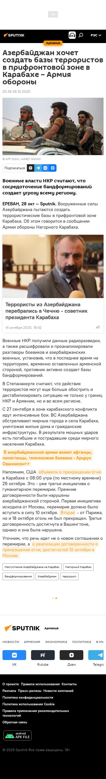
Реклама (9, 690)
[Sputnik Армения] (14, 37)
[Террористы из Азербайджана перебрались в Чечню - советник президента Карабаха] (53, 266)
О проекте (10, 684)
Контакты (69, 684)
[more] (98, 327)
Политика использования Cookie (28, 704)
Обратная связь (14, 722)
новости (10, 641)
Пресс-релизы (29, 690)
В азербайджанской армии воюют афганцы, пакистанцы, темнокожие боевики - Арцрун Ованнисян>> (47, 458)
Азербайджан (47, 576)
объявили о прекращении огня (70, 472)
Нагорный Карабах (78, 567)
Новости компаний (58, 690)
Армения (32, 641)
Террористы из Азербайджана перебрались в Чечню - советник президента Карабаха (46, 310)
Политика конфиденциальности (27, 697)
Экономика (56, 641)
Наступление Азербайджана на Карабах (32, 567)
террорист (69, 576)
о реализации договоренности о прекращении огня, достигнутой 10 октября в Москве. (50, 549)
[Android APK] (17, 736)
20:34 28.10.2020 (16, 91)
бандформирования (18, 576)
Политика (81, 641)
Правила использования (40, 684)
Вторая (68, 512)
